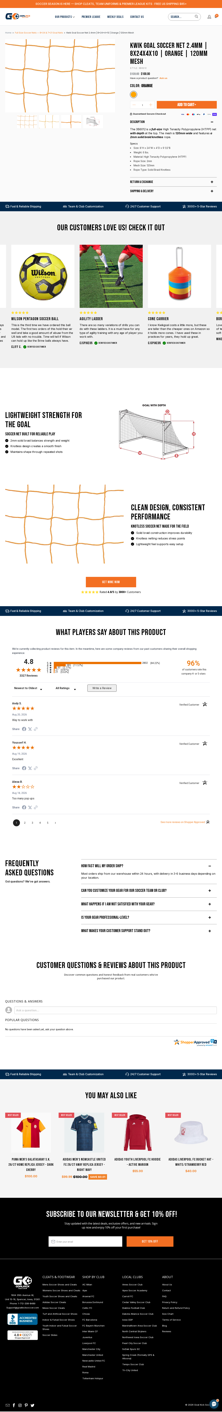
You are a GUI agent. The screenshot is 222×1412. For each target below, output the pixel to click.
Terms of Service (171, 1319)
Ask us (163, 78)
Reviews (166, 1331)
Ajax (84, 1290)
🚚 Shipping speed (181, 1374)
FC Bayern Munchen (93, 1325)
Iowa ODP (127, 1319)
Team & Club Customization (86, 206)
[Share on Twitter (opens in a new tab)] (30, 729)
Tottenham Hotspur (92, 1378)
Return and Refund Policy (176, 1308)
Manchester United (92, 1355)
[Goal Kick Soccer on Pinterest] (26, 1405)
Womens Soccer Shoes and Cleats (61, 1290)
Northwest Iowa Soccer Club (137, 1337)
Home (8, 32)
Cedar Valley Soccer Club (136, 1302)
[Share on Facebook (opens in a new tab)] (24, 729)
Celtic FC (87, 1308)
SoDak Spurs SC (131, 1349)
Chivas (86, 1313)
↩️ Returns (158, 1382)
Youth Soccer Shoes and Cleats (59, 1296)
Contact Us (137, 17)
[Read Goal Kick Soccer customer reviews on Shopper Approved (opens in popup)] (22, 1335)
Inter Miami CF (90, 1331)
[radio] (111, 663)
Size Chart (167, 1313)
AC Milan (87, 1284)
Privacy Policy (169, 1302)
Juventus (87, 1337)
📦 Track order (204, 1374)
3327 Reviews (32, 675)
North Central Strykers (134, 1331)
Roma (85, 1372)
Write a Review (102, 688)
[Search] (196, 17)
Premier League (91, 17)
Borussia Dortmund (92, 1302)
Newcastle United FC (93, 1360)
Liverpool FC (89, 1343)
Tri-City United (130, 1370)
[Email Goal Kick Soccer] (7, 1405)
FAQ (164, 1296)
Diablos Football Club (133, 1308)
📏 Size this (159, 1374)
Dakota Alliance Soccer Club (137, 1313)
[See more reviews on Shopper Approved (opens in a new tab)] (36, 729)
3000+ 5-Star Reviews (202, 206)
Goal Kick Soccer (203, 1404)
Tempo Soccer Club (133, 1364)
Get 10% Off (150, 1241)
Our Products (63, 17)
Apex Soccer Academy (134, 1290)
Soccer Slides (49, 1335)
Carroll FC (127, 1296)
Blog (164, 1325)
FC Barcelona (89, 1319)
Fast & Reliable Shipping (25, 206)
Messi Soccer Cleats (53, 1308)
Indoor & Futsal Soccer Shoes (58, 1319)
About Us (167, 1284)
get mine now (111, 582)
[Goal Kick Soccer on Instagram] (20, 1405)
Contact (166, 1290)
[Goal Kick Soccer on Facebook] (14, 1405)
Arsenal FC (88, 1296)
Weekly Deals (115, 17)
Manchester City (91, 1349)
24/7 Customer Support (145, 206)
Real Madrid (88, 1366)
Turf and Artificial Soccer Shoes (59, 1313)
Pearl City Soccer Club (134, 1343)
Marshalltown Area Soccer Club (139, 1325)
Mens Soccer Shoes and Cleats (59, 1284)
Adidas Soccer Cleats (54, 1302)
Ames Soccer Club (132, 1284)
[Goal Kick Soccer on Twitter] (32, 1405)
